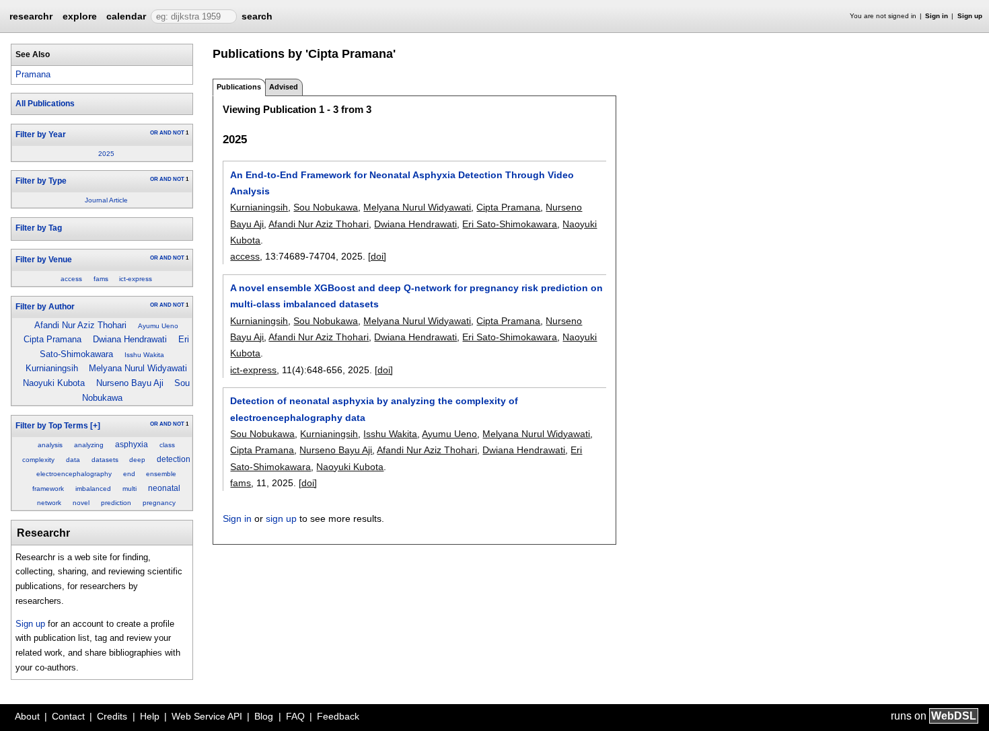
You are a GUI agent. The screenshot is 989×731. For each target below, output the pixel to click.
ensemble (161, 473)
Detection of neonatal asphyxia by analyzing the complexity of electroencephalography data (374, 408)
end (129, 473)
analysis (50, 445)
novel (81, 502)
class (167, 445)
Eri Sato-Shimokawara (509, 224)
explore (80, 16)
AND (165, 133)
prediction (116, 502)
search (257, 16)
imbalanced (93, 488)
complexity (38, 459)
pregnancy (159, 502)
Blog (263, 716)
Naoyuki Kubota (54, 383)
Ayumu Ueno (158, 326)
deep (137, 459)
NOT (178, 133)
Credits (112, 716)
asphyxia (131, 444)
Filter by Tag (38, 228)
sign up (281, 518)
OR (154, 133)
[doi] (377, 256)
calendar (126, 16)
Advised (283, 87)
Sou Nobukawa (325, 207)
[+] (95, 426)
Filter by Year (40, 134)
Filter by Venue (43, 260)
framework (48, 488)
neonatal (164, 488)
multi (129, 488)
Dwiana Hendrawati (130, 339)
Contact (68, 716)
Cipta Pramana (52, 339)
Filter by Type (41, 181)
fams (101, 278)
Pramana (32, 74)
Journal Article (106, 200)
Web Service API (207, 716)
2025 (106, 153)
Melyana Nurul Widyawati (138, 368)
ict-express (135, 278)
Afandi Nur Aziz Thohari (80, 325)
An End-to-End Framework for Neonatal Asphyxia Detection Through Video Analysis (402, 182)
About (27, 716)
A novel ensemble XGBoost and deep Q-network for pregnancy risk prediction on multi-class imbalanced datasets (416, 295)
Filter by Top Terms (51, 426)
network (49, 502)
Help (149, 716)
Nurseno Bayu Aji (129, 383)
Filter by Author (45, 307)
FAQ (295, 716)
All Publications (45, 104)
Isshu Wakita (144, 354)
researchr (30, 15)
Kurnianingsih (52, 368)
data (73, 459)
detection (173, 459)
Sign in (936, 16)
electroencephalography (74, 473)
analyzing (89, 445)
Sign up (969, 16)
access (71, 278)
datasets (104, 459)
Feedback (338, 716)
